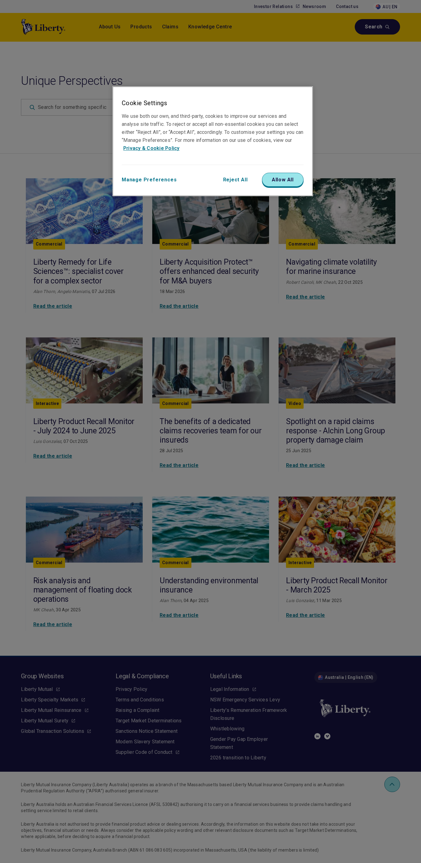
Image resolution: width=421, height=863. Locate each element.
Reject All (235, 180)
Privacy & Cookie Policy (151, 148)
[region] (212, 141)
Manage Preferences (149, 180)
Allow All (283, 180)
